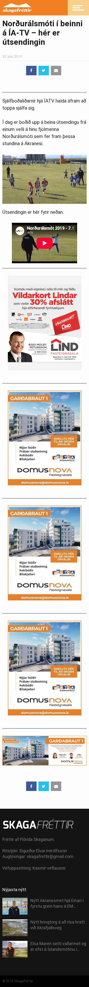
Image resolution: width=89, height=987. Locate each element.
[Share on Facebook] (31, 70)
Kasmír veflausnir (49, 868)
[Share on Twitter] (43, 70)
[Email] (56, 70)
